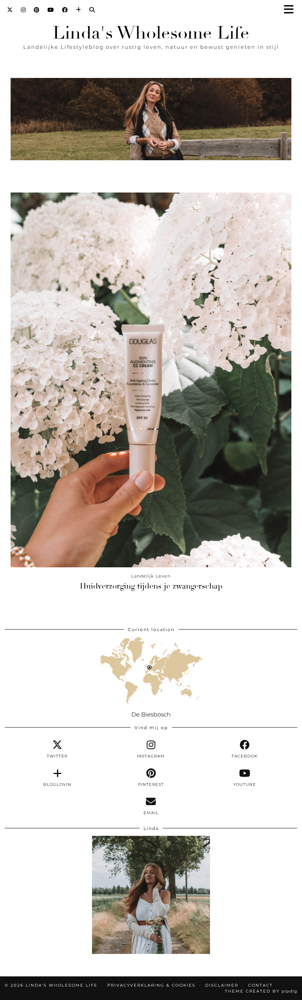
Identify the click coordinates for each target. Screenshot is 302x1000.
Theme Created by (261, 991)
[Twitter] (10, 9)
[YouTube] (51, 9)
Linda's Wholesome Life (151, 33)
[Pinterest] (37, 9)
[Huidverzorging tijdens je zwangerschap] (151, 380)
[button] (291, 10)
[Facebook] (65, 9)
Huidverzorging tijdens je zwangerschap (151, 586)
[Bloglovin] (78, 9)
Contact (260, 985)
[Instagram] (23, 9)
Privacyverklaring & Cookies (151, 985)
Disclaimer (221, 985)
